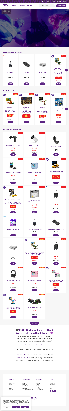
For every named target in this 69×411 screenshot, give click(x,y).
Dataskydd (38, 387)
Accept (25, 407)
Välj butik (43, 1)
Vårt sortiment (25, 382)
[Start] (6, 5)
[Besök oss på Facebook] (50, 391)
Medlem (48, 1)
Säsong (10, 388)
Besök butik (29, 5)
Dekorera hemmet (12, 385)
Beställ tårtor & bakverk (26, 385)
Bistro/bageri (11, 389)
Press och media (52, 384)
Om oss (51, 382)
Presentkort (64, 1)
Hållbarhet (38, 385)
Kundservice (53, 1)
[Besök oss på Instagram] (53, 391)
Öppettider (59, 1)
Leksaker (10, 384)
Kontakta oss (52, 385)
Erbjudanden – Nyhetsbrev (54, 387)
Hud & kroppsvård (12, 383)
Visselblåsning (38, 388)
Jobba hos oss (52, 383)
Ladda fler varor (34, 323)
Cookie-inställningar (39, 389)
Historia (51, 388)
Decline (16, 407)
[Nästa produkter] (66, 70)
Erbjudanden (22, 5)
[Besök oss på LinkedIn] (55, 391)
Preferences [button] (14, 404)
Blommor (10, 382)
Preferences (7, 407)
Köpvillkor (37, 384)
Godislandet (11, 387)
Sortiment (14, 5)
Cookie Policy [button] (17, 403)
